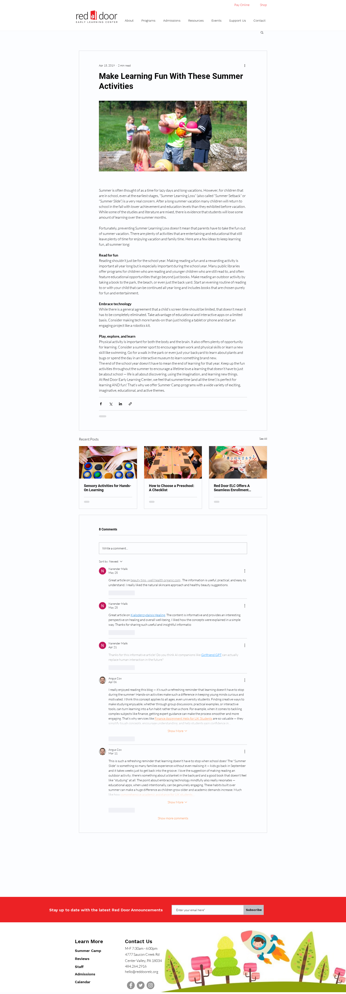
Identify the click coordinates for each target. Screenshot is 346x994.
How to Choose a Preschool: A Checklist (171, 488)
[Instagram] (150, 985)
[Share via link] (130, 404)
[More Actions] (244, 570)
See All (263, 438)
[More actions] (244, 65)
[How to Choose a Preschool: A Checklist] (173, 462)
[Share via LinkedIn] (120, 404)
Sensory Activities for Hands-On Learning (107, 488)
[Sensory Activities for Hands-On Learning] (108, 462)
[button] (130, 21)
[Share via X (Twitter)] (111, 404)
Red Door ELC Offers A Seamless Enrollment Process (232, 488)
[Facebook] (131, 985)
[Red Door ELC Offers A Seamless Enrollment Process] (238, 462)
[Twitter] (141, 985)
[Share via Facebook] (101, 404)
